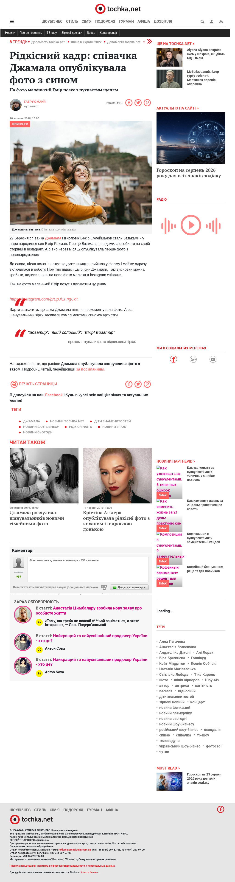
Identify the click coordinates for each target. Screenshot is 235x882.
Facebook (54, 395)
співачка (183, 735)
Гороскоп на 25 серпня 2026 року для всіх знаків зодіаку (204, 778)
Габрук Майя (34, 102)
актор (164, 685)
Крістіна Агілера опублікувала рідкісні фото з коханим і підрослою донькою (116, 520)
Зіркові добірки (72, 32)
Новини (10, 32)
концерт (197, 702)
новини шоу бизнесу (176, 724)
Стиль (72, 21)
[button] (211, 21)
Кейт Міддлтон (172, 663)
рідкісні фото (80, 427)
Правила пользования (23, 865)
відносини (187, 691)
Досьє (91, 32)
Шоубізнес (52, 21)
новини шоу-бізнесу (41, 427)
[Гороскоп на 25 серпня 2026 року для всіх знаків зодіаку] (169, 781)
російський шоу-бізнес (178, 730)
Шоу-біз (212, 680)
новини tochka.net (67, 421)
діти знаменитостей (112, 421)
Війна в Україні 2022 (86, 42)
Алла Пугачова (172, 641)
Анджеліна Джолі (174, 652)
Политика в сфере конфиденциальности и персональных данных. (76, 865)
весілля (165, 691)
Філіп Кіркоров (186, 680)
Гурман (126, 21)
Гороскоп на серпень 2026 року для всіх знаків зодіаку (189, 173)
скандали (212, 730)
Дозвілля (163, 21)
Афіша (143, 21)
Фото (163, 680)
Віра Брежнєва (172, 658)
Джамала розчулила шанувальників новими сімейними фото (37, 518)
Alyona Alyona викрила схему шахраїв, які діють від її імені (206, 54)
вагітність (203, 685)
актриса (182, 685)
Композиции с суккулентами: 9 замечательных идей (203, 538)
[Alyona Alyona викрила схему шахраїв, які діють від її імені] (169, 57)
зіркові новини (172, 702)
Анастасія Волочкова (177, 647)
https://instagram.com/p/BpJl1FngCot (44, 299)
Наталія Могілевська (177, 669)
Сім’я (87, 21)
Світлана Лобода (173, 674)
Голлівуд (198, 658)
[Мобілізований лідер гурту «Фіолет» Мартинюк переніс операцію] (169, 79)
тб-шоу (203, 735)
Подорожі (105, 21)
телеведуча (169, 741)
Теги (161, 627)
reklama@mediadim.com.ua (75, 849)
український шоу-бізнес (179, 746)
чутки (164, 752)
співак (164, 735)
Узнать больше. (90, 872)
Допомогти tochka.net (48, 42)
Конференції (108, 32)
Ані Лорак (204, 652)
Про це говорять (31, 32)
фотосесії (214, 746)
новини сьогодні (38, 432)
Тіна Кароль (204, 674)
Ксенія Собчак (203, 663)
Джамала (31, 421)
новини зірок (114, 427)
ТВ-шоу (52, 32)
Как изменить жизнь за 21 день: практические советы (205, 505)
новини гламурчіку (175, 713)
